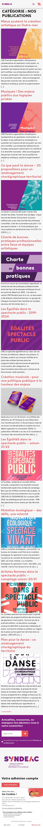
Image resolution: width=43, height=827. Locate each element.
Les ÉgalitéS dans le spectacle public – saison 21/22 (20, 443)
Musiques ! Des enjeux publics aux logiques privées (17, 95)
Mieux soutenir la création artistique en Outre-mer (21, 23)
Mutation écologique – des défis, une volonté (21, 512)
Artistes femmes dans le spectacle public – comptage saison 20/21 (19, 575)
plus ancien (6, 711)
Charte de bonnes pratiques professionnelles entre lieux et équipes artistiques (21, 242)
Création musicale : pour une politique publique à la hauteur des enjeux (21, 380)
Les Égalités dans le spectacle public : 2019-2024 (19, 312)
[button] (33, 4)
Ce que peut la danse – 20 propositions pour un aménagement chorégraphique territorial (21, 170)
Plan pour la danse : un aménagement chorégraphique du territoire (18, 645)
